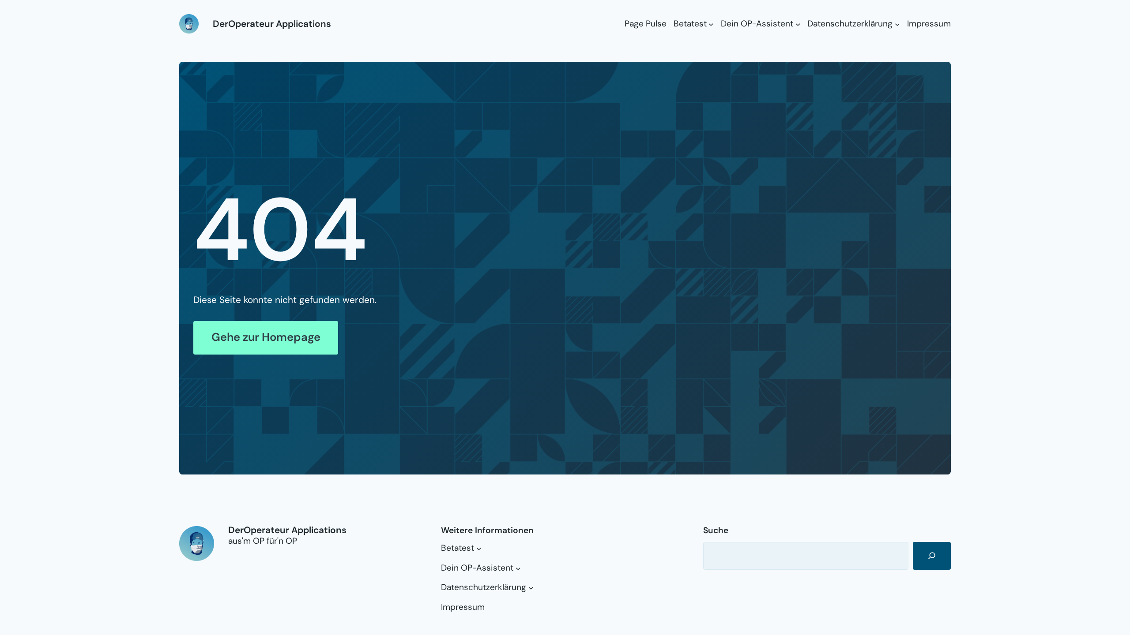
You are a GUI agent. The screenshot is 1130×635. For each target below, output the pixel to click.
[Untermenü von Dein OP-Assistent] (798, 23)
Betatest (690, 23)
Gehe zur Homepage (265, 337)
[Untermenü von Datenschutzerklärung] (897, 23)
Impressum (929, 23)
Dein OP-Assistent (757, 23)
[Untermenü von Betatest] (711, 23)
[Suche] (931, 556)
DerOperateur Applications (272, 24)
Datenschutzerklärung (850, 23)
